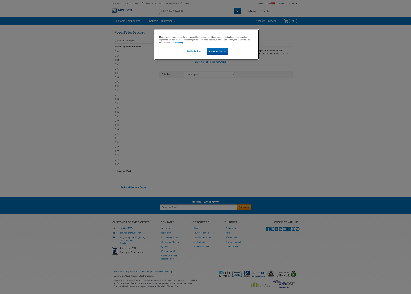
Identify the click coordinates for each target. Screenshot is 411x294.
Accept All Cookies (217, 51)
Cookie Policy (177, 42)
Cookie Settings (194, 51)
